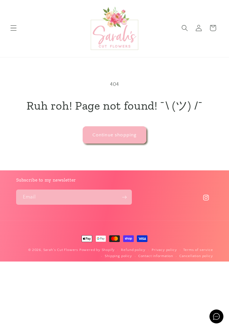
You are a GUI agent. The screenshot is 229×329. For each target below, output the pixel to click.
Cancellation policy (196, 256)
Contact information (155, 256)
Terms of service (198, 250)
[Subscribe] (124, 197)
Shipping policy (118, 256)
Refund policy (133, 250)
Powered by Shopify (97, 250)
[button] (13, 28)
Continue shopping (114, 134)
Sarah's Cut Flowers (60, 250)
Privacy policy (164, 250)
